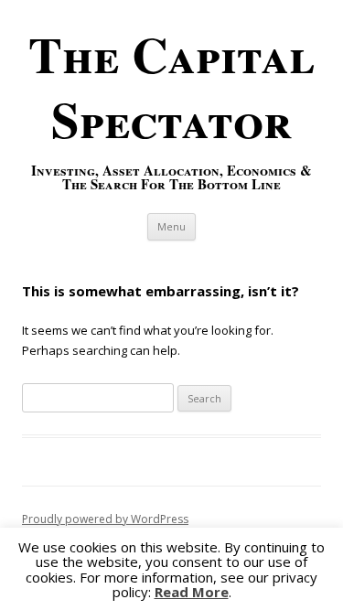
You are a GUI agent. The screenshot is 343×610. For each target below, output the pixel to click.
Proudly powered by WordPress (105, 519)
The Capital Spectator (171, 86)
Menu (171, 226)
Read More (192, 592)
